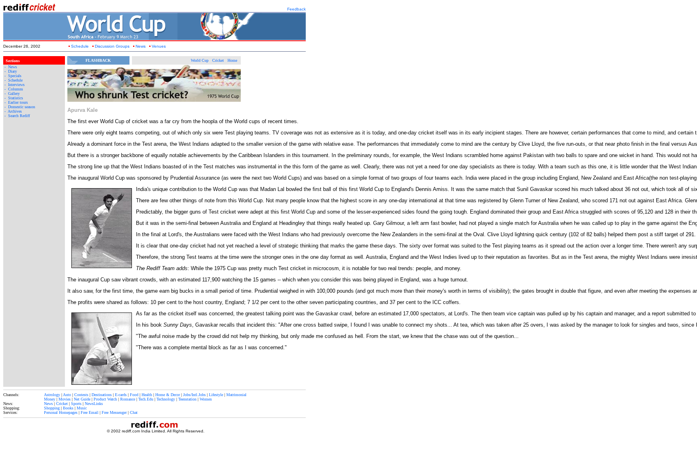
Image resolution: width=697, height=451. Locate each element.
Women (206, 399)
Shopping (52, 408)
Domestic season (21, 107)
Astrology (52, 394)
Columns (15, 89)
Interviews (16, 84)
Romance (127, 399)
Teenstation (187, 399)
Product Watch (105, 399)
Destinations (102, 394)
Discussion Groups (112, 46)
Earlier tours (18, 102)
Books (68, 408)
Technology (166, 399)
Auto (67, 394)
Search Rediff (19, 115)
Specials (14, 75)
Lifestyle (216, 394)
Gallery (14, 93)
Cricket (62, 403)
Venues (159, 46)
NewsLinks (94, 403)
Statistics (15, 98)
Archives (15, 111)
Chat (134, 412)
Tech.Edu (145, 399)
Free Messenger (114, 412)
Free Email (89, 412)
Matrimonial (236, 394)
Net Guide (82, 399)
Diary (12, 71)
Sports (76, 403)
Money (49, 399)
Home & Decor (167, 394)
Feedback (296, 9)
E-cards (121, 394)
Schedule (80, 46)
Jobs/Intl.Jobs (194, 394)
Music (82, 408)
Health (147, 394)
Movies (64, 399)
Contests (81, 394)
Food (134, 394)
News (141, 46)
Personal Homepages (60, 412)
